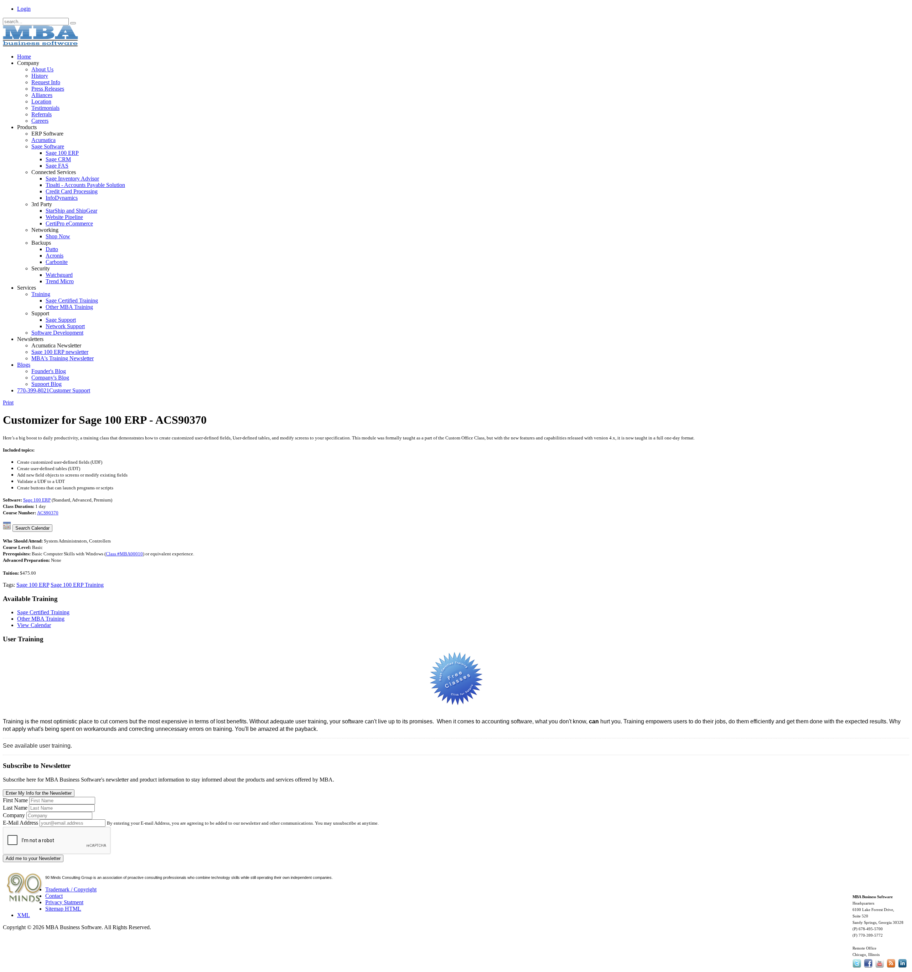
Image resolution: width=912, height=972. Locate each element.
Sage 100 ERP (37, 500)
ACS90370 (47, 512)
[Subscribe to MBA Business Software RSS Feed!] (891, 968)
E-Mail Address (20, 823)
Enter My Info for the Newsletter (39, 793)
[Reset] (73, 23)
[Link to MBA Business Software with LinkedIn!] (902, 968)
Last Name (15, 808)
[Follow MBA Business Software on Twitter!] (857, 968)
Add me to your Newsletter (33, 858)
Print (8, 403)
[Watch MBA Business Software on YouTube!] (879, 968)
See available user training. (37, 746)
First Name (15, 800)
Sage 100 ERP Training (77, 585)
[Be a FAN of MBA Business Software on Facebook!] (868, 968)
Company (14, 815)
